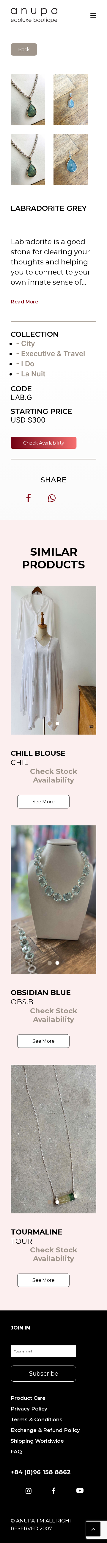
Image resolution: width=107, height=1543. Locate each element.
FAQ (16, 1452)
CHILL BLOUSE (38, 753)
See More (43, 802)
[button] (29, 1491)
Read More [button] (24, 301)
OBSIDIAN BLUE (41, 992)
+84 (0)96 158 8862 (41, 1472)
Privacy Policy (29, 1409)
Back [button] (24, 49)
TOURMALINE (36, 1232)
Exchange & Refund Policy (45, 1430)
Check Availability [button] (43, 442)
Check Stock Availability (53, 775)
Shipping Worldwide (37, 1441)
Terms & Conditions (36, 1419)
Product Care (28, 1398)
